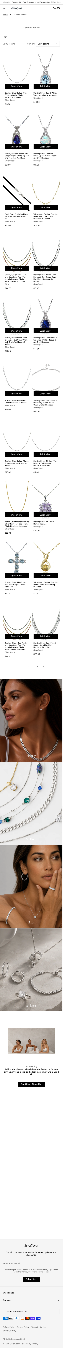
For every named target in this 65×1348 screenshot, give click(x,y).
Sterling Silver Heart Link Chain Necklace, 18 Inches (15, 401)
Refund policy (9, 1327)
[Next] (43, 666)
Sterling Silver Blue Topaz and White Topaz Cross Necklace (15, 584)
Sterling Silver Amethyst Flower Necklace (43, 523)
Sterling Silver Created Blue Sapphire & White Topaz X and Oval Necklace (45, 340)
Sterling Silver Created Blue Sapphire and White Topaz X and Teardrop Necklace (17, 156)
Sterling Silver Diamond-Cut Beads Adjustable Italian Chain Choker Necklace (45, 402)
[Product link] (17, 80)
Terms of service (38, 1327)
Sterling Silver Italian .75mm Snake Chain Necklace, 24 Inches (17, 463)
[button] (6, 8)
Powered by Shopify (29, 1344)
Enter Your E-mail (11, 1263)
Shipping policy (9, 1331)
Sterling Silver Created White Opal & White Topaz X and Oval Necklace (45, 156)
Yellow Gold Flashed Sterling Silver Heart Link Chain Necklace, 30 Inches (45, 216)
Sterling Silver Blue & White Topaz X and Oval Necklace (45, 94)
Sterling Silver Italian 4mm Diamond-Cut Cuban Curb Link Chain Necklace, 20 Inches (16, 341)
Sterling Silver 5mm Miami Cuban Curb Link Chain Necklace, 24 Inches (44, 645)
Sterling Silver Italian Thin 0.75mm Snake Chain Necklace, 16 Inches (15, 95)
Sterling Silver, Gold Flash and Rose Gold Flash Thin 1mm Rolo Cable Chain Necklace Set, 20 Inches (15, 278)
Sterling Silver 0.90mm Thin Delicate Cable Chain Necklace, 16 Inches (45, 463)
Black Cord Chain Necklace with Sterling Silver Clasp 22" (16, 216)
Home (5, 14)
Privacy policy (23, 1327)
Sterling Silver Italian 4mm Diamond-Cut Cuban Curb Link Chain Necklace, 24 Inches (44, 278)
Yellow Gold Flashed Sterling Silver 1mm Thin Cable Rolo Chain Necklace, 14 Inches (17, 524)
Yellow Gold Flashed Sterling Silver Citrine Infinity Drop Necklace (45, 584)
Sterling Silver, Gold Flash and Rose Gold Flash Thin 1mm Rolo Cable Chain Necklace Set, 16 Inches (15, 646)
